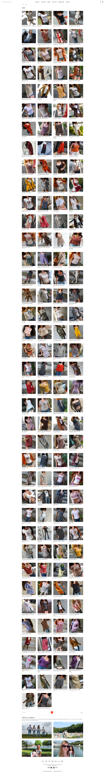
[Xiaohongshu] (56, 761)
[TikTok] (52, 761)
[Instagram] (49, 761)
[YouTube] (59, 761)
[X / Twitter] (43, 761)
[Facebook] (46, 761)
